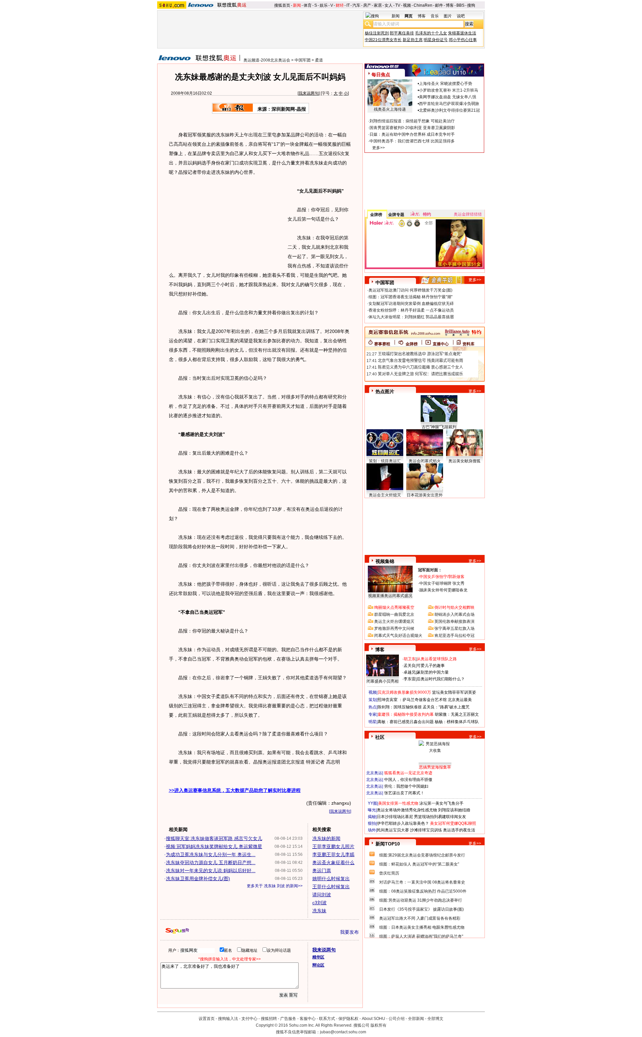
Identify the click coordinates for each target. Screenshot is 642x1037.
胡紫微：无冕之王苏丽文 (457, 714)
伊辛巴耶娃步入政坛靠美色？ (403, 823)
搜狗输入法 (228, 1018)
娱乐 (324, 5)
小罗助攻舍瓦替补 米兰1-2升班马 (448, 90)
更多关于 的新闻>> (275, 886)
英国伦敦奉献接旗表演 (454, 621)
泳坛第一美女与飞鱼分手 (441, 803)
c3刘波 (319, 902)
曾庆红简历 (389, 873)
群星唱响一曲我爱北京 (394, 614)
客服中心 (308, 1018)
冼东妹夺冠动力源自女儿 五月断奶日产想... (210, 862)
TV (397, 5)
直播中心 (441, 344)
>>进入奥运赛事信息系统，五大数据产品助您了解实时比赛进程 (235, 790)
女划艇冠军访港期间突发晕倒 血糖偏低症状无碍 (411, 303)
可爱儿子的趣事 (431, 665)
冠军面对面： (430, 570)
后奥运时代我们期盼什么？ (441, 679)
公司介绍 (397, 1018)
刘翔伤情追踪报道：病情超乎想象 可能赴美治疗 (412, 121)
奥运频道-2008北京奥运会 (266, 60)
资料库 (468, 344)
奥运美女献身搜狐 (464, 461)
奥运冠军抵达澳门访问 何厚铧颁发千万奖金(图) (410, 290)
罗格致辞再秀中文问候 (394, 628)
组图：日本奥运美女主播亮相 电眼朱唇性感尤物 (421, 927)
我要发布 (349, 932)
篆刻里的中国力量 (433, 672)
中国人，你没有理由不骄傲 (408, 779)
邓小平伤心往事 (463, 39)
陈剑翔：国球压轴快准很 (400, 707)
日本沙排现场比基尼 (395, 816)
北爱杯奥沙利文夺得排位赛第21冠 (449, 110)
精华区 (318, 957)
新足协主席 (413, 39)
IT (348, 5)
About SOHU (373, 1018)
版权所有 (378, 1025)
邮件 (439, 5)
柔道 (319, 60)
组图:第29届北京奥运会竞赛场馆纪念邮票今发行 (422, 855)
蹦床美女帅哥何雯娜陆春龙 (443, 590)
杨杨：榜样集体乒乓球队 (457, 721)
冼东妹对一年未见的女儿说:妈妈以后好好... (210, 870)
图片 (448, 16)
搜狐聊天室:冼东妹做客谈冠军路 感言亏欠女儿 (214, 838)
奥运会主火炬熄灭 (385, 495)
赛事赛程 (382, 344)
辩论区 (318, 965)
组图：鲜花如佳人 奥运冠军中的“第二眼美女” (419, 864)
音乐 (435, 16)
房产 (367, 5)
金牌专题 (396, 214)
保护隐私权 (348, 1018)
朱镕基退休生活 (462, 33)
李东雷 (410, 679)
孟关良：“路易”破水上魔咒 (446, 707)
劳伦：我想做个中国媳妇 (406, 786)
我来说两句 (309, 93)
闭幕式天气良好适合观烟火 (398, 635)
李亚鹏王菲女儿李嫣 (333, 854)
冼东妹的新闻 (326, 838)
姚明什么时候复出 (331, 878)
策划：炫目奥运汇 (385, 461)
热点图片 (385, 391)
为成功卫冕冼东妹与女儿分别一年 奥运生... (210, 854)
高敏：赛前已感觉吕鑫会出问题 (406, 721)
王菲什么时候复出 (331, 886)
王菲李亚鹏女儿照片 (333, 846)
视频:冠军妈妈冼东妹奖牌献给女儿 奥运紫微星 (214, 846)
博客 (450, 5)
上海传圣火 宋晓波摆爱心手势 (445, 83)
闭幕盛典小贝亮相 (382, 681)
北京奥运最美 (460, 699)
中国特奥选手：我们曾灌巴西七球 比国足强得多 (412, 141)
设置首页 (207, 1018)
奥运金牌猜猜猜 (468, 214)
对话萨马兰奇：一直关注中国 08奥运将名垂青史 (422, 882)
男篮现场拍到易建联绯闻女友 (440, 816)
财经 (340, 5)
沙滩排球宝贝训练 (426, 830)
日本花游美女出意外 (425, 495)
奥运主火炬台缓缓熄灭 (394, 621)
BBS (460, 5)
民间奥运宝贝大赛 (393, 830)
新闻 (297, 5)
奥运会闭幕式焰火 (425, 461)
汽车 (356, 5)
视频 (407, 5)
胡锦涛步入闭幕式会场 (454, 614)
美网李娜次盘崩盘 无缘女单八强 (447, 97)
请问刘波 (321, 894)
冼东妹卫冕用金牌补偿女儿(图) (198, 878)
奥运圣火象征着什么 (333, 862)
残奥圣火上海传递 (390, 109)
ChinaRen (423, 5)
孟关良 (410, 665)
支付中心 (249, 1018)
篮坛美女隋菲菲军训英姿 (454, 692)
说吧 (461, 16)
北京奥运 (374, 773)
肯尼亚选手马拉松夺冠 (454, 635)
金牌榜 (376, 214)
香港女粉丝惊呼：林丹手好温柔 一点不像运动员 (411, 310)
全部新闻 (416, 1018)
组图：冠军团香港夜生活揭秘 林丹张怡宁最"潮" (410, 297)
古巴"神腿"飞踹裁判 (439, 427)
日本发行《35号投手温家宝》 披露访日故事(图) (421, 909)
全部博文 (435, 1018)
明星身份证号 (436, 39)
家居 (378, 5)
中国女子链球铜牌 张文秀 (441, 583)
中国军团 (303, 60)
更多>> (378, 147)
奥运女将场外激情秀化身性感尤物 (407, 810)
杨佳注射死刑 (377, 33)
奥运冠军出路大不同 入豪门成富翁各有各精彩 (419, 918)
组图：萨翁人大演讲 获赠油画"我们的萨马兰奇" (421, 936)
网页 (409, 16)
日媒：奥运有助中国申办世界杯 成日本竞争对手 (412, 134)
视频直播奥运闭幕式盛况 (390, 595)
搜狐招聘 (269, 1018)
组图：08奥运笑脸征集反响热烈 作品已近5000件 (422, 891)
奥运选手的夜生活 (459, 830)
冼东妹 (319, 910)
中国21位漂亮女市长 (383, 39)
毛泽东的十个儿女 (431, 33)
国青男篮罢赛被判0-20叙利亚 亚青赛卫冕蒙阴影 (412, 127)
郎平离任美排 (402, 33)
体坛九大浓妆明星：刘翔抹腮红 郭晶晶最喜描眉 (411, 317)
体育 (308, 5)
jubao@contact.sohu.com (343, 1032)
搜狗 (471, 5)
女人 (389, 5)
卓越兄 (410, 672)
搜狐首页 (282, 5)
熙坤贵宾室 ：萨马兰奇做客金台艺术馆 (412, 699)
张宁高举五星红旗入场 (454, 628)
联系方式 (327, 1018)
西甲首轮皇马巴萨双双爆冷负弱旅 (449, 103)
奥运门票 (321, 870)
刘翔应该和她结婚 (454, 810)
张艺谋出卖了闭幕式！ (404, 793)
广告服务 (288, 1018)
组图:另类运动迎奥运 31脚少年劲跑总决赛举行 (420, 900)
